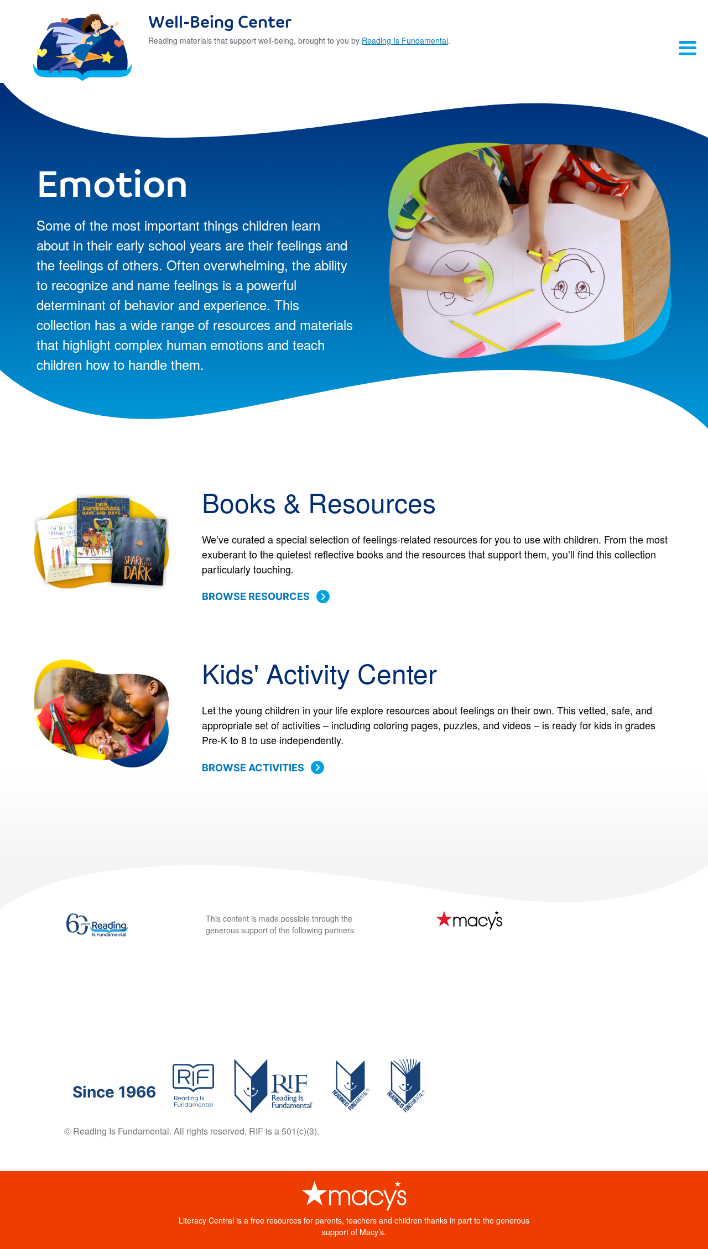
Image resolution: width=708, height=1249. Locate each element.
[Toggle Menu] (687, 48)
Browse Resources (256, 596)
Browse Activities (253, 768)
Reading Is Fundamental (405, 40)
